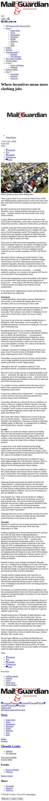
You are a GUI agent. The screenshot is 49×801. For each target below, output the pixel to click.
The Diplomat (11, 753)
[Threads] (8, 22)
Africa (8, 722)
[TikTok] (9, 22)
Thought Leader (11, 746)
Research (9, 788)
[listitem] (5, 703)
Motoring (9, 731)
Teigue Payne (11, 137)
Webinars (9, 772)
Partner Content (7, 776)
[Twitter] (11, 22)
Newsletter (10, 786)
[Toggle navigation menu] (2, 16)
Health (8, 728)
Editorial (9, 751)
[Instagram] (4, 22)
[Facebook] (2, 22)
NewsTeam (31, 794)
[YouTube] (15, 22)
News (4, 714)
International (10, 724)
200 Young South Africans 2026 (13, 710)
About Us (9, 790)
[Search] (9, 19)
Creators (8, 708)
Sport (8, 735)
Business (4, 741)
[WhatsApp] (13, 22)
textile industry (11, 685)
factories (9, 678)
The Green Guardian (9, 757)
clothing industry (12, 676)
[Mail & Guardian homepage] (24, 8)
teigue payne (10, 683)
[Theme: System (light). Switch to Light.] (4, 19)
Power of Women (12, 770)
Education (9, 726)
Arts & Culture (6, 760)
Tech (7, 733)
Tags (3, 708)
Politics (3, 739)
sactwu (8, 681)
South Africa (10, 720)
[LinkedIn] (6, 22)
